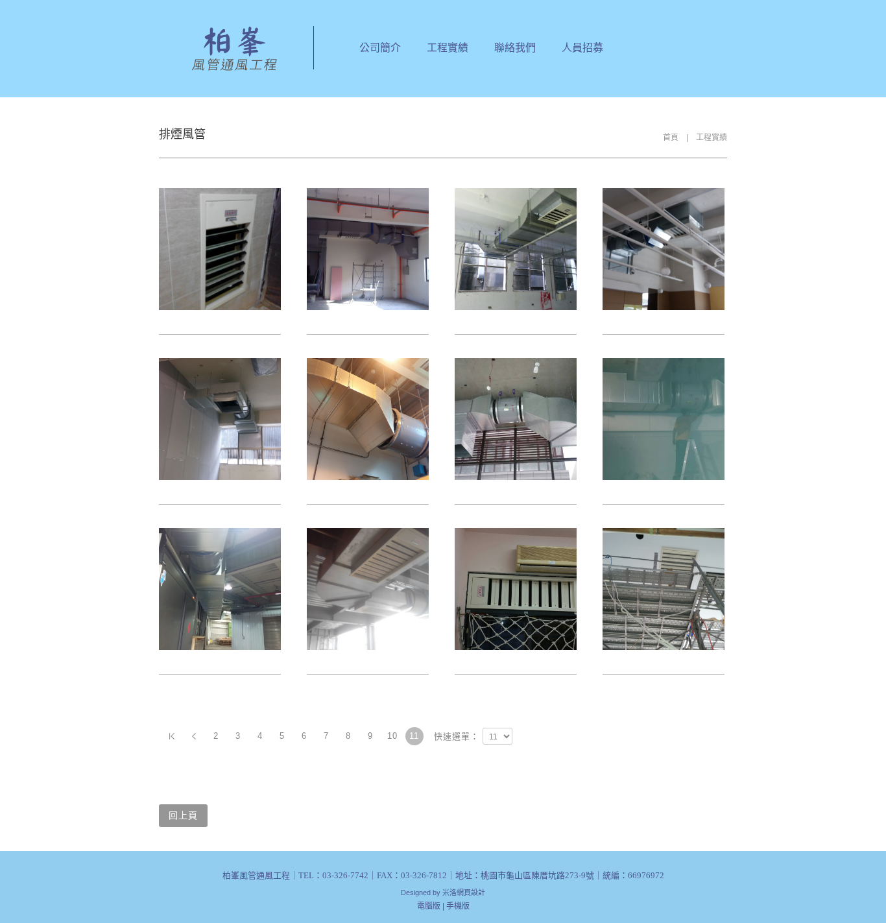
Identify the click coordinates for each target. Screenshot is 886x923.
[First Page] (172, 736)
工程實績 (447, 47)
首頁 (670, 137)
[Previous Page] (194, 736)
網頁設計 (471, 892)
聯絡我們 (515, 47)
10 (392, 736)
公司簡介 (380, 47)
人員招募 (582, 47)
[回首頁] (232, 49)
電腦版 (428, 906)
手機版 (458, 906)
